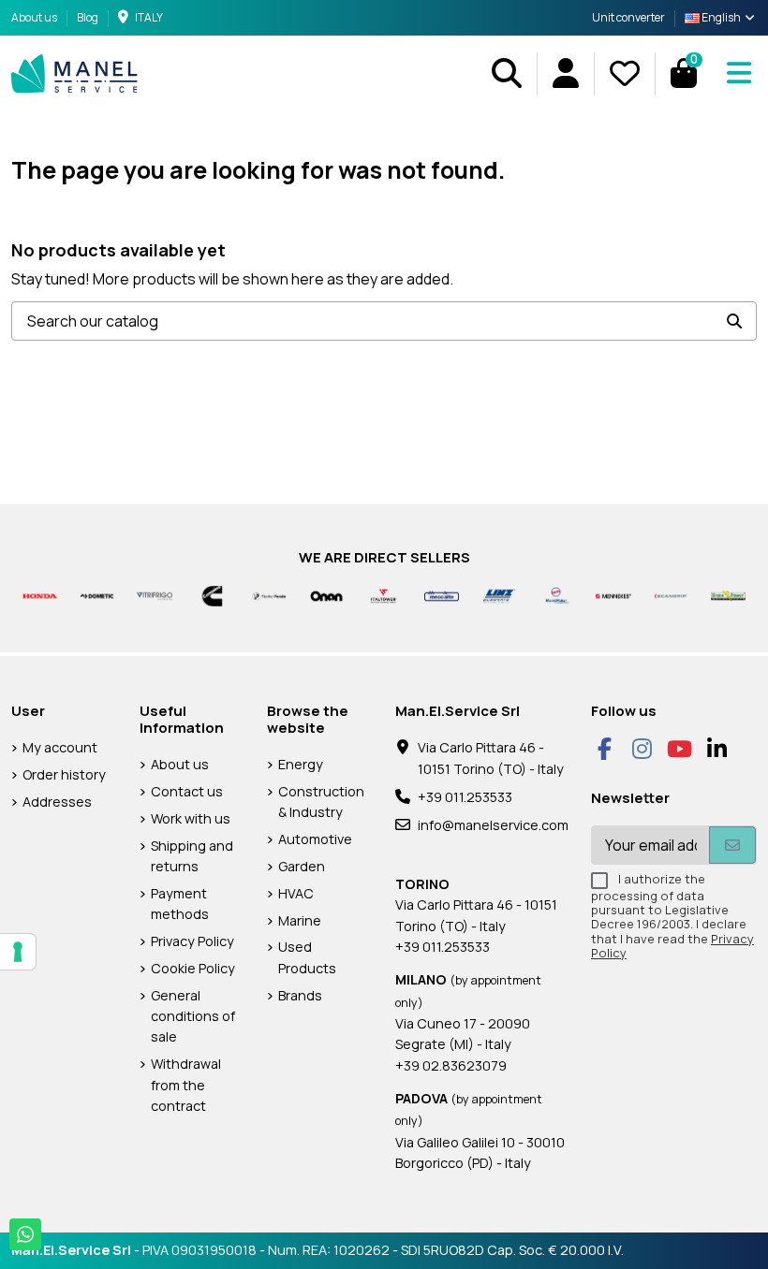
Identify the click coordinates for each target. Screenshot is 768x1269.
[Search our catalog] (734, 321)
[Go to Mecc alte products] (441, 595)
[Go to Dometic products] (97, 595)
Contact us (187, 791)
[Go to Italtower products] (383, 595)
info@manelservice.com (493, 825)
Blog (87, 17)
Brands (300, 995)
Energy (300, 764)
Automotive (315, 839)
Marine (299, 920)
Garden (301, 866)
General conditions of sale (193, 1016)
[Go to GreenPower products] (728, 595)
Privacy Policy (192, 941)
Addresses (57, 801)
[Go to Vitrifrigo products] (154, 595)
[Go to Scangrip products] (671, 595)
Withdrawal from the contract (186, 1085)
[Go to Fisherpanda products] (269, 595)
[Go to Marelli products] (556, 595)
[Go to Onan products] (326, 595)
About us (35, 17)
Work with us (190, 818)
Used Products (307, 957)
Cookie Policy (193, 968)
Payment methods (180, 903)
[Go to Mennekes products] (613, 595)
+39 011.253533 (465, 797)
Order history (64, 774)
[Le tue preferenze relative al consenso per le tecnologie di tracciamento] (18, 952)
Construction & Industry (321, 801)
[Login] (565, 73)
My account (59, 747)
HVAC (296, 893)
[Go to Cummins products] (212, 595)
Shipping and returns (192, 856)
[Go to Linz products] (498, 595)
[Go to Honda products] (39, 595)
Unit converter (628, 17)
